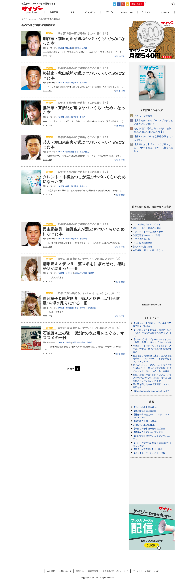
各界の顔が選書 (80, 48)
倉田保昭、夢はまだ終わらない (148, 250)
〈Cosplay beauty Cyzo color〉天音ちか (152, 391)
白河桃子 (83, 308)
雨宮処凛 (92, 308)
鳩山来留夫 (84, 152)
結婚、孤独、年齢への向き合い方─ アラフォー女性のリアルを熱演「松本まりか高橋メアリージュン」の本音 (152, 378)
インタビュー (91, 12)
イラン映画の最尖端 (142, 243)
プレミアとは (147, 12)
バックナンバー (128, 12)
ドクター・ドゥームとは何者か (148, 232)
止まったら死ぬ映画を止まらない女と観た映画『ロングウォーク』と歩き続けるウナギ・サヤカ (152, 358)
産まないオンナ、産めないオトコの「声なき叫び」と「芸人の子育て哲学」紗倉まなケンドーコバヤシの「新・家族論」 (152, 368)
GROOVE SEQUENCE (144, 425)
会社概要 (51, 571)
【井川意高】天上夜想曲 (144, 411)
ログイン (165, 12)
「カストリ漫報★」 (144, 115)
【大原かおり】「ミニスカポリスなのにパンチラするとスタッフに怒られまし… (153, 147)
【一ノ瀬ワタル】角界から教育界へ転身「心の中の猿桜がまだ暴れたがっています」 (152, 333)
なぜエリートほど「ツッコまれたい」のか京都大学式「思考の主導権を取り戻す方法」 (152, 349)
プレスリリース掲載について (146, 571)
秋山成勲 (83, 83)
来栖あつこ (84, 186)
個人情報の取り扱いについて (115, 571)
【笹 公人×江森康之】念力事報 (148, 449)
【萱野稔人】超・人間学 (144, 421)
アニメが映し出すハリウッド (147, 224)
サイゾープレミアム (32, 9)
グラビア (110, 12)
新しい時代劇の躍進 (142, 246)
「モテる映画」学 (141, 239)
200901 (61, 273)
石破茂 (89, 342)
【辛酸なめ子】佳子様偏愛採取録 (149, 428)
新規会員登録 (136, 4)
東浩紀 (82, 117)
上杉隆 (68, 342)
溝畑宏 (91, 273)
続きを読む (120, 56)
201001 (61, 48)
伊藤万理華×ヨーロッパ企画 (146, 235)
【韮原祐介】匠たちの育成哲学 (148, 432)
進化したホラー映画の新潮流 (147, 228)
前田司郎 (69, 48)
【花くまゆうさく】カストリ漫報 (149, 453)
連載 (73, 12)
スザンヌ (69, 273)
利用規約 (80, 571)
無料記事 (54, 12)
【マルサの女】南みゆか (144, 407)
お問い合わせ (65, 571)
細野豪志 (83, 239)
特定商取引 (93, 571)
